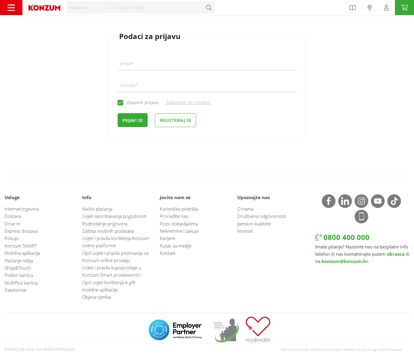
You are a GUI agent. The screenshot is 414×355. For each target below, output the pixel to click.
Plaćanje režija (19, 261)
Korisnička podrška (179, 209)
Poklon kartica (19, 275)
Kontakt (167, 253)
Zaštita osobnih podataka (108, 231)
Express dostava (21, 231)
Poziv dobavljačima (179, 224)
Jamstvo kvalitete (254, 224)
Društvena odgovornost (261, 216)
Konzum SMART (21, 246)
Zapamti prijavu (143, 102)
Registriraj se (175, 120)
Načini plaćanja (97, 209)
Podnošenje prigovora (104, 224)
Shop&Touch (18, 268)
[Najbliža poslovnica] (370, 7)
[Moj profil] (386, 7)
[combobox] (89, 8)
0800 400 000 (345, 237)
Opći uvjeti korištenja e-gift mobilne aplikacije (108, 286)
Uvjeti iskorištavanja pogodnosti (114, 216)
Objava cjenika (96, 297)
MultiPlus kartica (21, 283)
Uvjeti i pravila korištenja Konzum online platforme (115, 241)
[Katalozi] (352, 7)
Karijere (167, 238)
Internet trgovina (22, 209)
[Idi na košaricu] (404, 7)
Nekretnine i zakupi (179, 231)
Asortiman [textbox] (78, 7)
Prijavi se (132, 120)
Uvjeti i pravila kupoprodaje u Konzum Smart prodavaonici (111, 271)
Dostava (13, 216)
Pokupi (11, 238)
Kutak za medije (176, 246)
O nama (245, 209)
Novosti (245, 231)
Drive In (12, 224)
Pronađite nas (174, 216)
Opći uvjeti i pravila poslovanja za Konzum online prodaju (115, 256)
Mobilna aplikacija (22, 253)
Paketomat (15, 290)
